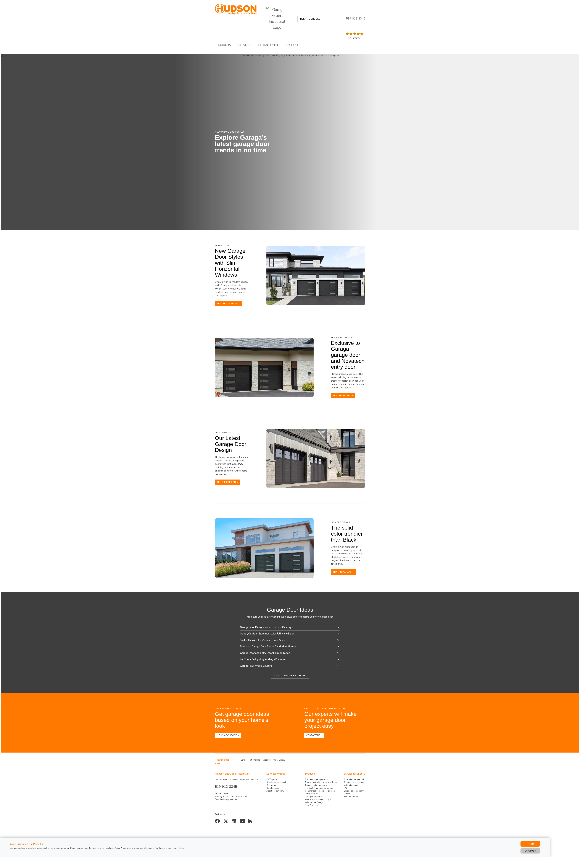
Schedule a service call (276, 782)
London (244, 760)
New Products (311, 805)
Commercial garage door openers (320, 791)
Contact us (313, 735)
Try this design (226, 482)
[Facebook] (218, 822)
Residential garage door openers (320, 788)
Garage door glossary (354, 791)
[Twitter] (226, 822)
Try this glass (342, 395)
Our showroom (273, 788)
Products (223, 45)
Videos (347, 793)
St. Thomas (255, 760)
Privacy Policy (178, 848)
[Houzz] (251, 822)
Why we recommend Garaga (318, 799)
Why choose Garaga (314, 802)
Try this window (227, 303)
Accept (530, 843)
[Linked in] (234, 822)
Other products (312, 793)
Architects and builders (354, 782)
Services (244, 45)
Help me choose (351, 796)
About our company (275, 791)
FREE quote (271, 779)
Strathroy (267, 760)
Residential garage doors (316, 779)
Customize (530, 850)
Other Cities (278, 760)
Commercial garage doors (317, 785)
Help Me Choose (227, 735)
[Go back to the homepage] (235, 9)
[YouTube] (243, 822)
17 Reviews (354, 37)
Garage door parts (313, 796)
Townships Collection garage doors (321, 782)
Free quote (294, 45)
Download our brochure (289, 675)
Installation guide (351, 785)
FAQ (346, 788)
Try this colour (342, 571)
